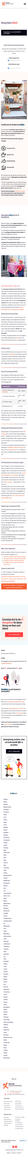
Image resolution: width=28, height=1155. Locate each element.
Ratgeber (8, 1153)
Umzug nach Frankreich (16, 579)
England (15, 286)
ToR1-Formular (8, 482)
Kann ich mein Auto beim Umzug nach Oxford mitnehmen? (13, 539)
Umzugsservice (7, 1114)
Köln (17, 338)
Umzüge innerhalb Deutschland (10, 576)
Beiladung (5, 392)
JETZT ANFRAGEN (14, 751)
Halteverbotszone (19, 447)
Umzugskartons (12, 450)
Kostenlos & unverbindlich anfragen (12, 32)
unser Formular (8, 724)
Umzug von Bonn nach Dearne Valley (15, 556)
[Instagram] (16, 1147)
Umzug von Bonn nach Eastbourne (14, 560)
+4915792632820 (6, 663)
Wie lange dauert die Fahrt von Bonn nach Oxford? (12, 528)
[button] (25, 4)
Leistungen (19, 713)
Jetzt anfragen (14, 635)
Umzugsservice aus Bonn (16, 708)
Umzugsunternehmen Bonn (11, 1150)
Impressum (14, 1153)
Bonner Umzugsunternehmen (7, 286)
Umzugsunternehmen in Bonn (16, 702)
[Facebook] (13, 1147)
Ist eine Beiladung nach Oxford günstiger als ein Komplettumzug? (13, 536)
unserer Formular (20, 191)
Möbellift (10, 447)
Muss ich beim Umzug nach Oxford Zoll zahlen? (13, 532)
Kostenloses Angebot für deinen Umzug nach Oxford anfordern (14, 586)
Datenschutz (19, 1153)
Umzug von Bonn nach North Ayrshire (15, 558)
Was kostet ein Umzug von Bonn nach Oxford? (12, 510)
